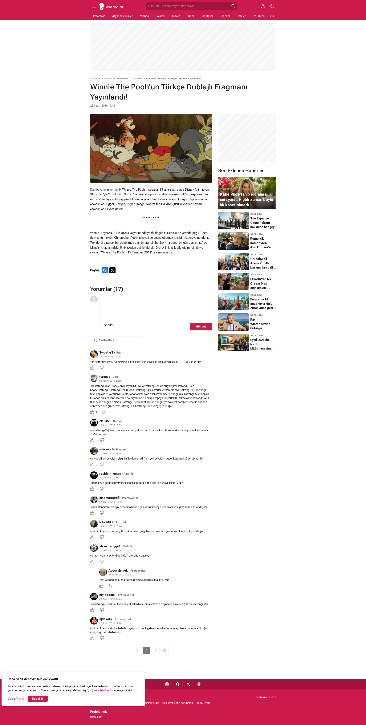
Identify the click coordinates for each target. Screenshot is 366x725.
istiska (104, 449)
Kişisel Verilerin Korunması (177, 702)
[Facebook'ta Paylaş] (105, 270)
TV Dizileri (258, 16)
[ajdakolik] (94, 621)
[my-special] (94, 596)
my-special (107, 595)
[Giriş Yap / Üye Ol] (263, 6)
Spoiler (108, 325)
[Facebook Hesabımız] (177, 684)
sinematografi (109, 498)
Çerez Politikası (101, 690)
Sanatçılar (207, 16)
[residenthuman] (94, 475)
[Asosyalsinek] (103, 572)
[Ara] (233, 6)
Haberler (225, 16)
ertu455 (104, 421)
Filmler (176, 16)
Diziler (190, 16)
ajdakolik (105, 619)
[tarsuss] (94, 378)
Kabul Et (37, 698)
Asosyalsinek (118, 570)
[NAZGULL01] (94, 524)
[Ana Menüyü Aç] (94, 6)
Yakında (144, 16)
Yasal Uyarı (203, 702)
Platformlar (98, 16)
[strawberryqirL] (94, 548)
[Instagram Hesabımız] (167, 684)
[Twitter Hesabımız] (188, 684)
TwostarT (106, 352)
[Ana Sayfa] (111, 6)
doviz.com (96, 716)
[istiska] (94, 451)
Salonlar (160, 16)
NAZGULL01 (108, 522)
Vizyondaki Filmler (122, 16)
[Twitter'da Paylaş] (112, 270)
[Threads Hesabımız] (199, 684)
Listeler (241, 16)
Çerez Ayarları (16, 698)
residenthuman (110, 473)
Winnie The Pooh (151, 217)
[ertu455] (94, 422)
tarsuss (104, 377)
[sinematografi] (94, 499)
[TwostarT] (94, 354)
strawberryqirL (110, 546)
